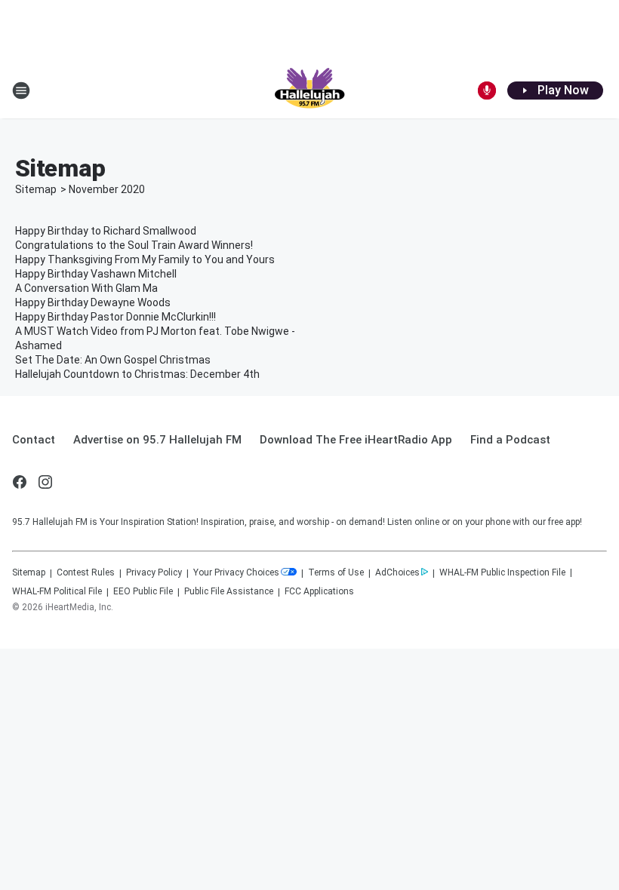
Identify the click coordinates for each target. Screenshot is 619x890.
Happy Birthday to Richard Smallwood (105, 231)
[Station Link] (309, 90)
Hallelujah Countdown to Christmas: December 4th (137, 374)
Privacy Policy (154, 572)
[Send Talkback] (487, 90)
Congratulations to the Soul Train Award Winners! (134, 245)
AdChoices (397, 572)
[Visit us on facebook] (20, 482)
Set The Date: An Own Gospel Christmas (113, 360)
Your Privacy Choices (236, 572)
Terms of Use (336, 572)
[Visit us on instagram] (45, 482)
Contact (33, 440)
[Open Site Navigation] (21, 90)
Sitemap (36, 189)
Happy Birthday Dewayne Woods (93, 302)
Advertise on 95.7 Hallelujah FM (157, 440)
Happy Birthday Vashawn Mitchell (96, 274)
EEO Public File (143, 591)
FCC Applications (319, 591)
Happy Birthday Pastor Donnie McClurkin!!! (115, 317)
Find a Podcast (510, 440)
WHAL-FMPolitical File (57, 591)
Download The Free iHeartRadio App (356, 440)
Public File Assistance (228, 591)
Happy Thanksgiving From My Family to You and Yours (145, 259)
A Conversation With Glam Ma (86, 288)
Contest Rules (86, 572)
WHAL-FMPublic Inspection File (502, 572)
